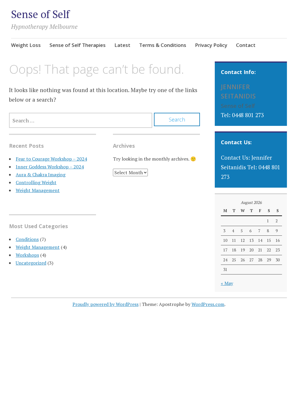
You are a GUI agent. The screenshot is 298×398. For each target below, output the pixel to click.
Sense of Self (40, 14)
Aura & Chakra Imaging (40, 174)
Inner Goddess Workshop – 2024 (50, 166)
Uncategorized (31, 263)
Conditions (27, 239)
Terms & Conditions (162, 45)
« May (227, 283)
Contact (246, 45)
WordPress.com (207, 304)
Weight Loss (26, 45)
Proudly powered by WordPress (105, 304)
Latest (122, 45)
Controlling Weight (36, 182)
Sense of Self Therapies (77, 45)
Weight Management (38, 190)
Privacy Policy (211, 45)
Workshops (27, 255)
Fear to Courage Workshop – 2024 (51, 159)
